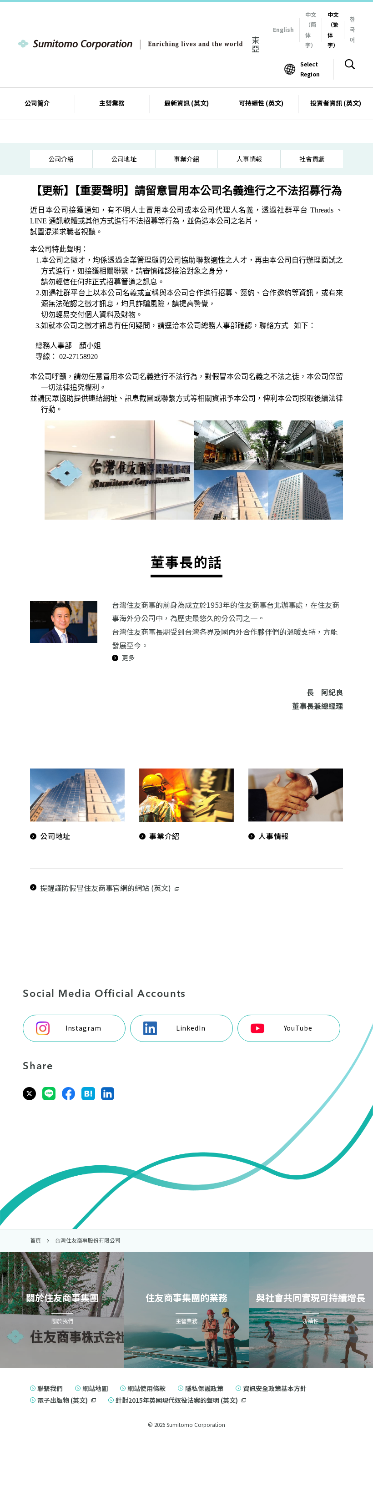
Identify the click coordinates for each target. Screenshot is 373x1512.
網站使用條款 (146, 1388)
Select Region (310, 69)
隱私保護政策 (204, 1388)
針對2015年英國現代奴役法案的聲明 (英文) (177, 1400)
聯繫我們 (50, 1388)
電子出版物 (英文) (62, 1400)
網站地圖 (95, 1388)
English (283, 29)
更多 (128, 657)
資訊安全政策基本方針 (275, 1388)
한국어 (352, 29)
